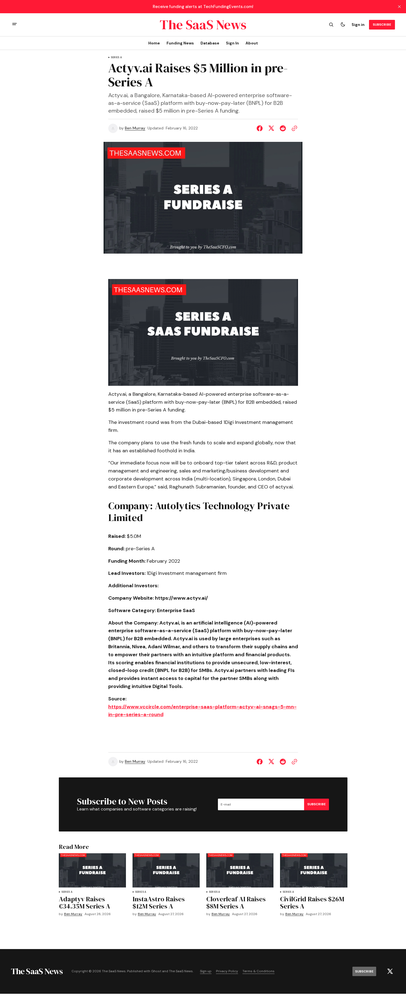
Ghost (156, 971)
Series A (116, 57)
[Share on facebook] (260, 128)
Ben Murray (135, 128)
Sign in (358, 24)
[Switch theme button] (342, 24)
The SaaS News (181, 971)
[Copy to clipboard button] (293, 128)
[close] (399, 6)
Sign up (206, 971)
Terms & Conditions (258, 971)
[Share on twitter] (271, 128)
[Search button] (331, 24)
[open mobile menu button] (14, 25)
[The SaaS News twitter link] (390, 971)
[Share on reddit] (283, 128)
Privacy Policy (227, 971)
